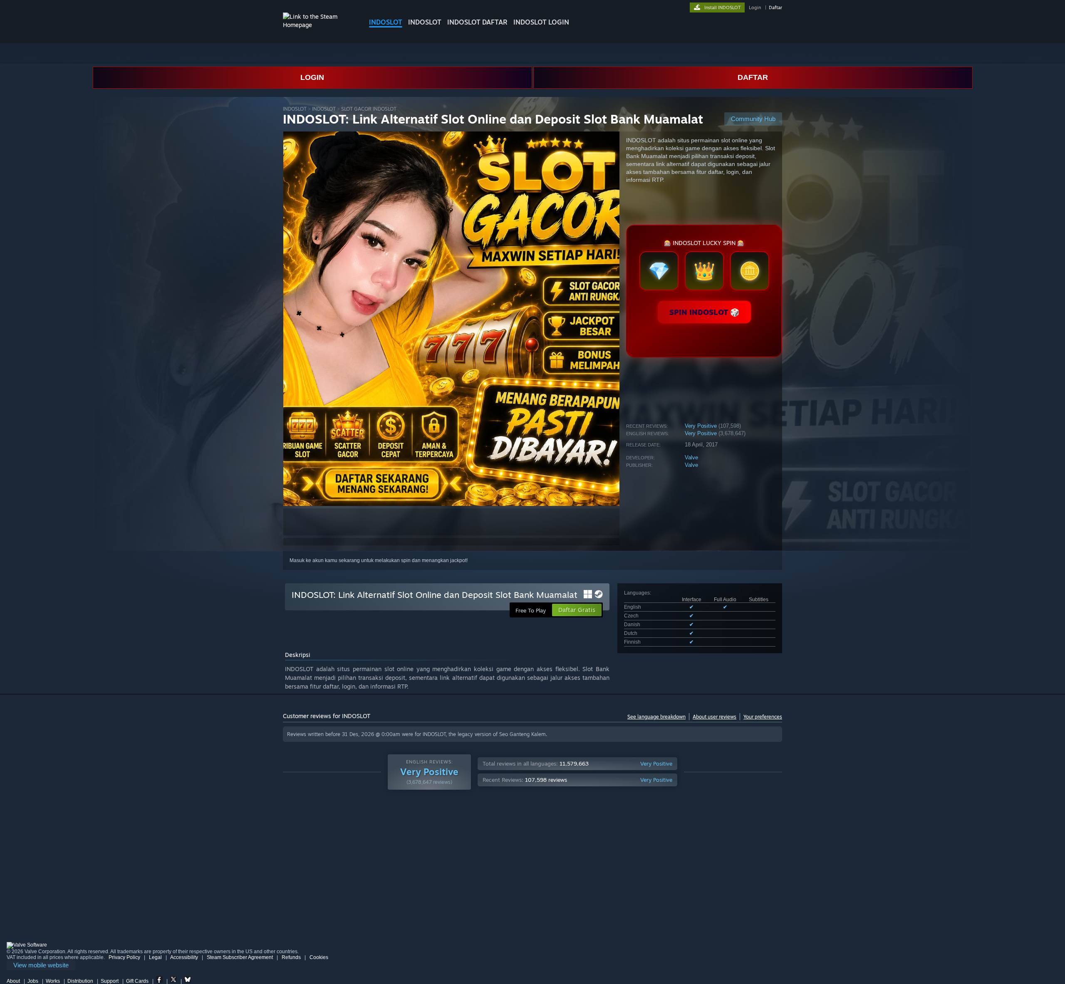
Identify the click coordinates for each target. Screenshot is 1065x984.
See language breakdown (656, 717)
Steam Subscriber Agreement (240, 957)
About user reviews (714, 717)
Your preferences (762, 717)
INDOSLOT (385, 22)
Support (110, 981)
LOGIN (312, 77)
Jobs (32, 981)
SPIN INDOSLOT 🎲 (704, 312)
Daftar (775, 7)
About (13, 981)
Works (53, 981)
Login (755, 7)
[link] (41, 965)
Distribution (80, 981)
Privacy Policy (124, 957)
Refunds (291, 957)
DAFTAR (753, 77)
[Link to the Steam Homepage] (319, 24)
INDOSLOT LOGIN (541, 22)
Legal (155, 957)
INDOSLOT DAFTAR (477, 22)
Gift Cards (137, 981)
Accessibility (184, 957)
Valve (691, 457)
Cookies (319, 957)
